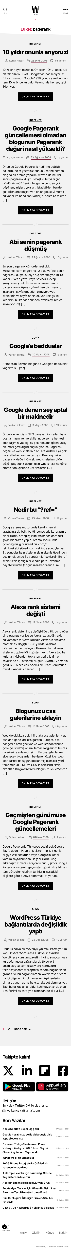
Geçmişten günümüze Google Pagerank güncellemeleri (35, 822)
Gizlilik (36, 1232)
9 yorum (63, 157)
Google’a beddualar (35, 346)
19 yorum (61, 425)
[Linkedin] (27, 1070)
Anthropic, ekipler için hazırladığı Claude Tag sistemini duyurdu (27, 1175)
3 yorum (63, 257)
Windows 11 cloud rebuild (18, 1157)
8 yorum (62, 726)
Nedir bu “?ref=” (35, 509)
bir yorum (60, 60)
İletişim (64, 1232)
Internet (35, 43)
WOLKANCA (35, 9)
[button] (18, 1086)
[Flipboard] (44, 1070)
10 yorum (61, 939)
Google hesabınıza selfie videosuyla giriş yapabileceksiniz (27, 1136)
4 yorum (62, 622)
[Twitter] (8, 1070)
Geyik (35, 337)
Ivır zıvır (35, 233)
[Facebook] (63, 1070)
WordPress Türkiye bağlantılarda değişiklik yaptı (35, 924)
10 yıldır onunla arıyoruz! (35, 52)
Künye (50, 1232)
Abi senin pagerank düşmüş (35, 245)
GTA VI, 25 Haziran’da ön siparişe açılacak (28, 1207)
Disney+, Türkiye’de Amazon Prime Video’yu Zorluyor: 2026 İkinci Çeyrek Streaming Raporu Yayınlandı (25, 1148)
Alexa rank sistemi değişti (35, 610)
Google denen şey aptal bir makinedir (35, 413)
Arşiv (23, 1232)
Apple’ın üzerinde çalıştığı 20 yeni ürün (26, 1182)
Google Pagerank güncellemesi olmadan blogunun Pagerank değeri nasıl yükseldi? (35, 138)
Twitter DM (22, 1105)
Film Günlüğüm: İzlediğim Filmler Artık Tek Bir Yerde (27, 1200)
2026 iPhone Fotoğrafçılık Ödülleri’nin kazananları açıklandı (25, 1165)
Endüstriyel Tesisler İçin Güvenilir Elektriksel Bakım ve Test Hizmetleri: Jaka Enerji (29, 1190)
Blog (35, 702)
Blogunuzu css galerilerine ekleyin (35, 714)
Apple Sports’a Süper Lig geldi (20, 1128)
